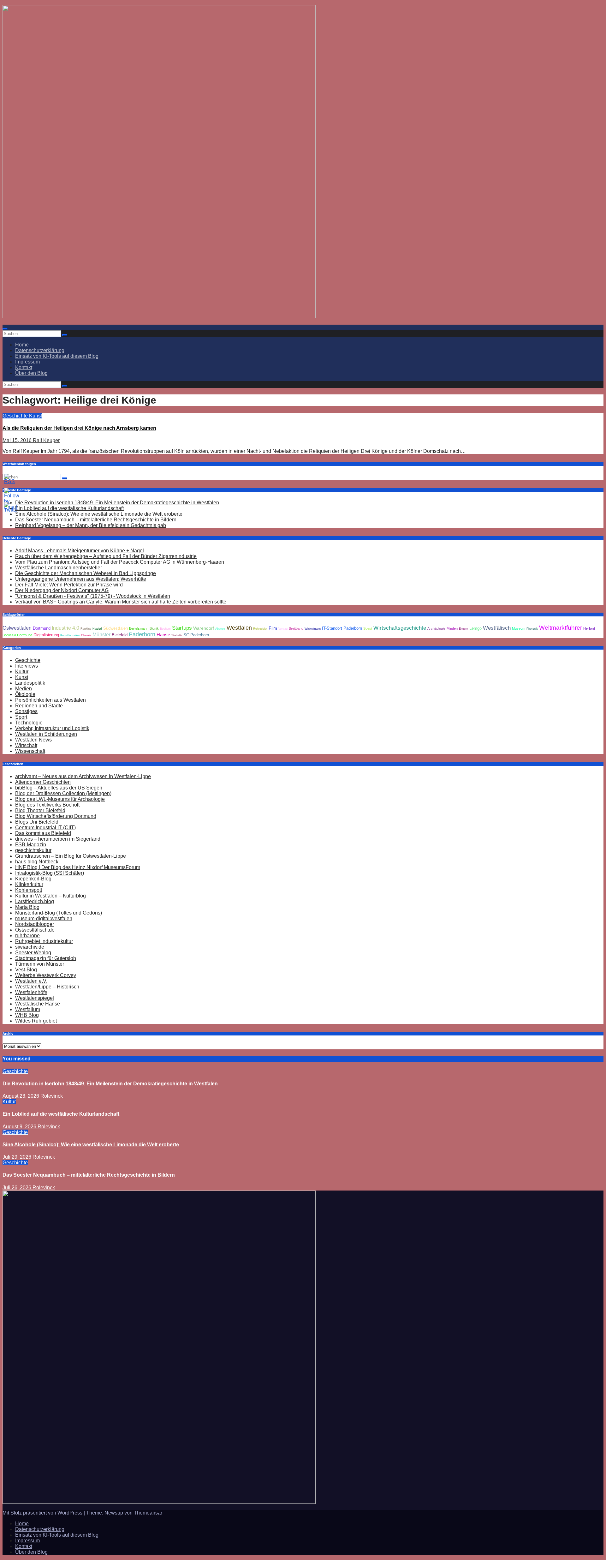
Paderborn (142, 634)
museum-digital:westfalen (43, 918)
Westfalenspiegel (34, 998)
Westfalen (239, 628)
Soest (367, 628)
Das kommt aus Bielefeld (43, 833)
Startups (182, 628)
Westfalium (27, 1009)
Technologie (29, 722)
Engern (463, 628)
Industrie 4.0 (65, 628)
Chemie (86, 635)
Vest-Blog (26, 969)
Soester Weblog (33, 952)
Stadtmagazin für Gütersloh (45, 958)
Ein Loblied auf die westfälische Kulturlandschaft (61, 1114)
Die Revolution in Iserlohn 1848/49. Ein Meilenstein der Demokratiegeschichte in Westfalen (117, 502)
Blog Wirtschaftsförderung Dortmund (55, 816)
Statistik (176, 635)
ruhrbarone (27, 935)
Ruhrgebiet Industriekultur (44, 941)
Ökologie (25, 694)
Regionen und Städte (39, 705)
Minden (452, 628)
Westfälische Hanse (37, 1003)
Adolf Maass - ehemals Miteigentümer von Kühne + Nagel (79, 550)
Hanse (163, 634)
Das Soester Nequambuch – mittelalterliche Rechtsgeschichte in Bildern (95, 519)
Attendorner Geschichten (43, 782)
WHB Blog (27, 1015)
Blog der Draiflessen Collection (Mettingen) (63, 793)
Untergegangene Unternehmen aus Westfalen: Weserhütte (80, 579)
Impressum (27, 361)
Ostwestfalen (17, 628)
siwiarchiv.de (29, 947)
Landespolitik (30, 683)
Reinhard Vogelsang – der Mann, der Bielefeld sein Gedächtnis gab (90, 525)
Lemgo (475, 628)
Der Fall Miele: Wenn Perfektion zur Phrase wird (69, 584)
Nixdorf (97, 628)
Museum (518, 628)
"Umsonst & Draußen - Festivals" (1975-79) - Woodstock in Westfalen (92, 596)
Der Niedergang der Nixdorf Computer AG (62, 590)
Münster (101, 634)
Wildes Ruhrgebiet (36, 1020)
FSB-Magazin (30, 844)
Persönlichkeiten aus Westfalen (50, 700)
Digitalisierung (46, 635)
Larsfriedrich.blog (34, 901)
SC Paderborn (196, 635)
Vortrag (283, 628)
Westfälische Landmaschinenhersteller (58, 567)
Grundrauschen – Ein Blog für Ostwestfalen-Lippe (70, 856)
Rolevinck (51, 1096)
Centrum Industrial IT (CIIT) (45, 827)
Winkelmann (313, 628)
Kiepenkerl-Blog (33, 878)
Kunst (35, 415)
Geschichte (16, 415)
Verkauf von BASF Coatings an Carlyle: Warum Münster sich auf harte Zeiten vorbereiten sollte (120, 601)
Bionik (154, 628)
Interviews (26, 666)
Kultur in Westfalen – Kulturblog (50, 895)
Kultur (21, 671)
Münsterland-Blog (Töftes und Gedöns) (58, 912)
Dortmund (41, 628)
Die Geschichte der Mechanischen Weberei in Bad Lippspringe (85, 573)
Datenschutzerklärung (39, 350)
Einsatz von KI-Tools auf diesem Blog (56, 356)
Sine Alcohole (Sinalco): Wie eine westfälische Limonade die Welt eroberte (98, 514)
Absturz (220, 628)
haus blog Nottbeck (36, 861)
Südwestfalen (115, 628)
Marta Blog (27, 907)
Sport (21, 717)
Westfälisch (497, 628)
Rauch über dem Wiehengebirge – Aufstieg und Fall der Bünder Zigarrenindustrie (106, 556)
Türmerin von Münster (39, 964)
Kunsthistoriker (70, 635)
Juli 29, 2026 (18, 1157)
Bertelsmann (138, 628)
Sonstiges (26, 711)
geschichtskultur (33, 850)
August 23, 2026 (21, 1096)
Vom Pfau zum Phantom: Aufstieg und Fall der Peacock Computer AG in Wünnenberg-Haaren (119, 562)
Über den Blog (31, 373)
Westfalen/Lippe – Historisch (47, 986)
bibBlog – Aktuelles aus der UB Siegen (58, 787)
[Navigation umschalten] (5, 329)
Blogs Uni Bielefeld (36, 822)
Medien (23, 688)
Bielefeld (120, 635)
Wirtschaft (26, 745)
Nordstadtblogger (34, 924)
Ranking (85, 628)
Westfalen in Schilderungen (46, 734)
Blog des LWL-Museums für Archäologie (60, 799)
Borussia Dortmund (17, 635)
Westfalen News (33, 739)
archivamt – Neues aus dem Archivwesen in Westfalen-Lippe (83, 776)
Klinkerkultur (29, 884)
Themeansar (148, 1512)
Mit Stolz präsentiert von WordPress (43, 1512)
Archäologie (436, 628)
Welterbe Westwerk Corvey (45, 975)
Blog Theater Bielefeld (40, 810)
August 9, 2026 (20, 1126)
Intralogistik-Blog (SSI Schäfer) (49, 873)
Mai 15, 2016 (18, 440)
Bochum (165, 628)
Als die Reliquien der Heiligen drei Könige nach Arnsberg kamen (79, 428)
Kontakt (23, 367)
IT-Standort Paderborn (342, 628)
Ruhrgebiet (260, 628)
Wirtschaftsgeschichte (399, 628)
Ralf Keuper (46, 440)
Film (273, 628)
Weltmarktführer (560, 627)
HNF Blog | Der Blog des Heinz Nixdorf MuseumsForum (77, 867)
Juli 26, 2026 (18, 1187)
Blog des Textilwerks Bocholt (47, 804)
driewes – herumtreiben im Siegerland (57, 839)
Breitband (296, 628)
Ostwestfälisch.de (35, 930)
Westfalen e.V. (31, 981)
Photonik (532, 628)
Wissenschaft (30, 751)
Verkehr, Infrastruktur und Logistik (52, 728)
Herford (589, 628)
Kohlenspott (28, 890)
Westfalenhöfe (31, 992)
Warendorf (203, 628)
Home (22, 344)
